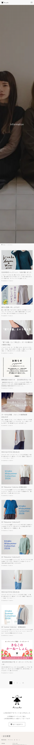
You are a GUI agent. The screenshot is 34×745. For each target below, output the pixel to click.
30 (23, 683)
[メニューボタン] (31, 2)
